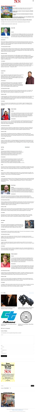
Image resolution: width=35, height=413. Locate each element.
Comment (2, 334)
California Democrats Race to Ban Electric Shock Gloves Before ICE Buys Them (26, 308)
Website (2, 351)
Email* (1, 348)
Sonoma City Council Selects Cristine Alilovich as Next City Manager (8, 308)
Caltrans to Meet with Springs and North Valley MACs (8, 325)
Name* (2, 345)
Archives (2, 388)
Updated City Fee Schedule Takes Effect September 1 (25, 325)
